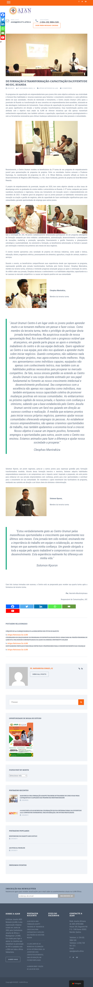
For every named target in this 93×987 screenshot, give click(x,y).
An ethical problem (17, 848)
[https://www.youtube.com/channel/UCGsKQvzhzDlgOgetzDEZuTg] (77, 957)
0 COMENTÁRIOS (67, 88)
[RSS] (82, 668)
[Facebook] (13, 606)
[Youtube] (13, 611)
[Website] (79, 668)
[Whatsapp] (55, 606)
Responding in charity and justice (23, 836)
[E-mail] (69, 606)
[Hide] (1, 42)
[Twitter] (27, 606)
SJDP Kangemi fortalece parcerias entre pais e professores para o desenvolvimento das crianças (45, 646)
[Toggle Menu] (8, 2)
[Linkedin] (41, 606)
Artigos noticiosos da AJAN (48, 88)
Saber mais (13, 959)
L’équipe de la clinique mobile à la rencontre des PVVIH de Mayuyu (32, 631)
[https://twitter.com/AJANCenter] (73, 957)
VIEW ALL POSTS (39, 674)
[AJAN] (20, 11)
